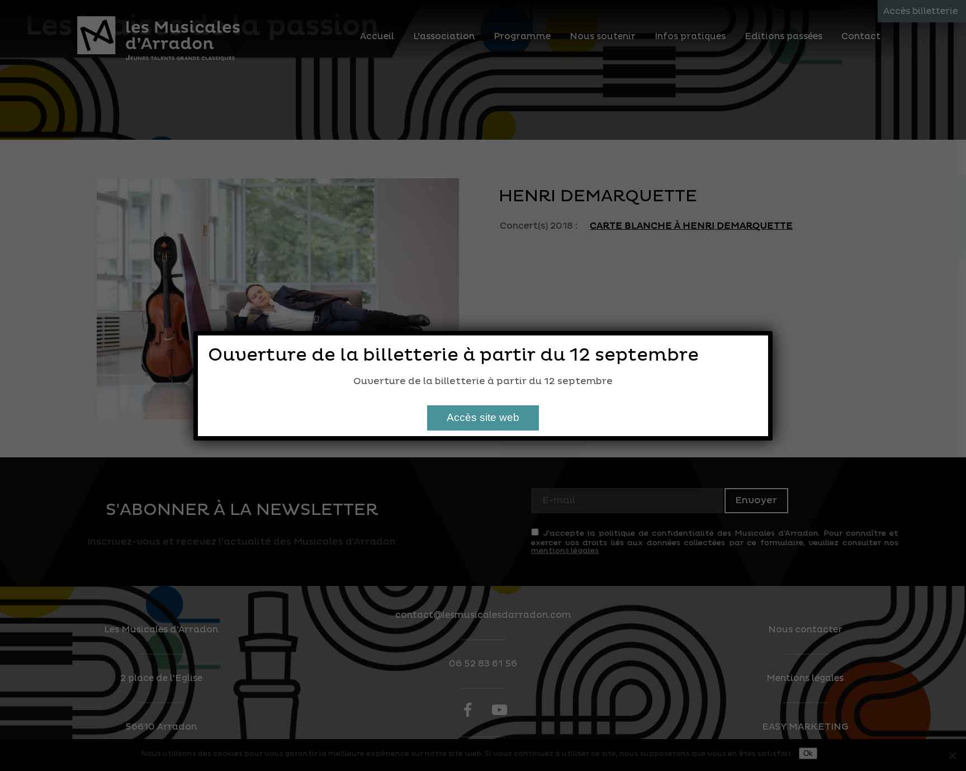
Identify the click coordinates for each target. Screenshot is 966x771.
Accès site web (483, 417)
